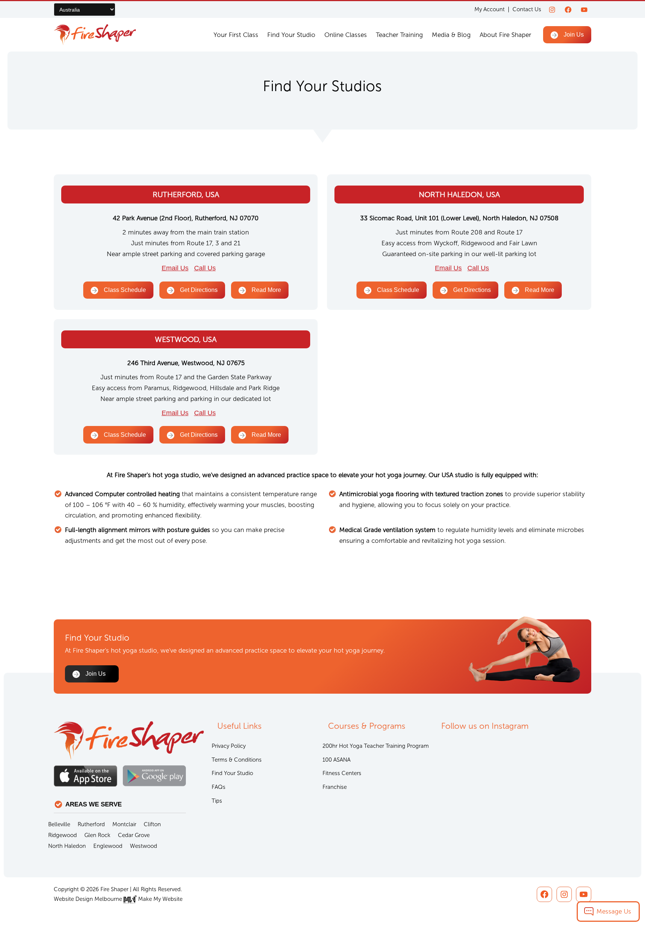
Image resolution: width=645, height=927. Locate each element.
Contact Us (526, 9)
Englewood (107, 846)
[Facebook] (568, 9)
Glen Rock (97, 835)
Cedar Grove (134, 835)
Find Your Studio (291, 34)
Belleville (59, 824)
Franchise (334, 787)
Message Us (613, 911)
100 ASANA (336, 759)
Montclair (124, 824)
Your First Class (236, 34)
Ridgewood (62, 835)
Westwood (143, 846)
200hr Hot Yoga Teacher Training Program (375, 746)
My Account (489, 9)
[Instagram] (552, 9)
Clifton (152, 824)
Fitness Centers (341, 773)
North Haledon (67, 846)
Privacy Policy (229, 746)
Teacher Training (399, 34)
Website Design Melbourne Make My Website (118, 899)
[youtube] (584, 9)
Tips (217, 800)
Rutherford (91, 824)
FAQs (218, 787)
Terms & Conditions (237, 759)
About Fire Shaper (505, 34)
